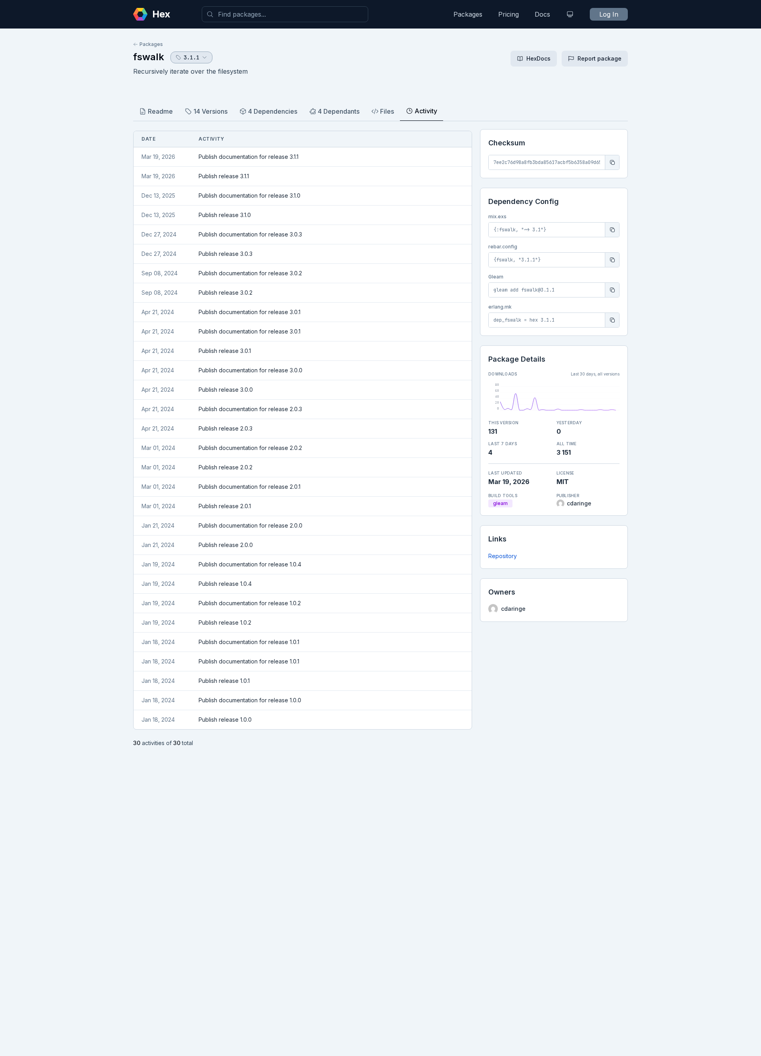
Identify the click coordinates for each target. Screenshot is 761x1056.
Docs (542, 14)
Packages (467, 14)
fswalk (148, 57)
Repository (502, 556)
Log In (608, 14)
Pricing (508, 14)
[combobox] (285, 14)
